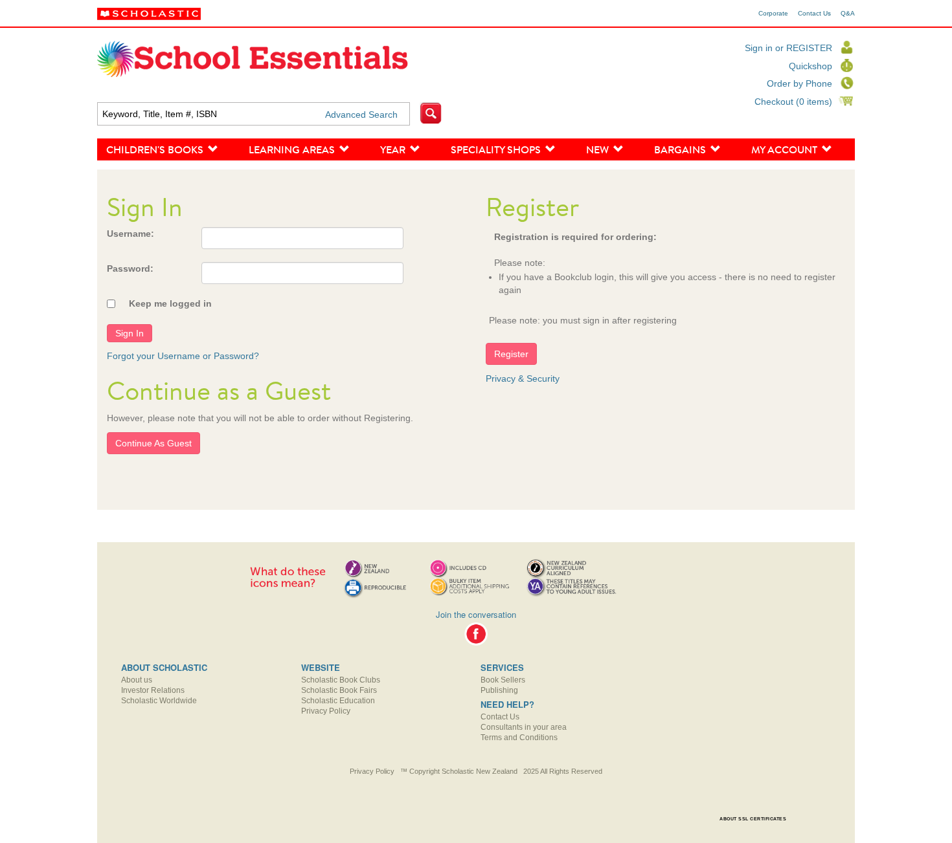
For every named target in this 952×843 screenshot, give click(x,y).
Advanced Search (361, 114)
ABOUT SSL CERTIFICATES (753, 818)
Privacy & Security (523, 378)
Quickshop (810, 66)
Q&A (848, 13)
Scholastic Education (338, 700)
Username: (130, 233)
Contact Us (814, 13)
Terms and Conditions (519, 737)
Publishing (499, 690)
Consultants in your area (524, 727)
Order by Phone (799, 83)
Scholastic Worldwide (159, 700)
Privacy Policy (325, 711)
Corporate (773, 13)
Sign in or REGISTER (788, 48)
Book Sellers (503, 679)
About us (136, 679)
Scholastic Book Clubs (340, 679)
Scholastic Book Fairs (339, 690)
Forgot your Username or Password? (183, 356)
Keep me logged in (170, 303)
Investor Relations (153, 690)
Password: (130, 268)
